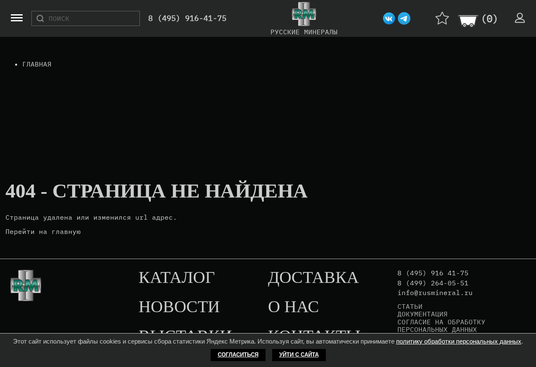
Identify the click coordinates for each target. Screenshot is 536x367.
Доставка (313, 278)
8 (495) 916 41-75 (433, 273)
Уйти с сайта (299, 355)
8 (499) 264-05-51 (433, 283)
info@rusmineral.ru (435, 293)
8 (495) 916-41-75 (187, 18)
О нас (293, 307)
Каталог (177, 278)
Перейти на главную (43, 231)
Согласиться (238, 355)
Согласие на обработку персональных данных (441, 326)
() (489, 18)
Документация (422, 314)
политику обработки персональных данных (458, 341)
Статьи (410, 306)
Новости (179, 307)
